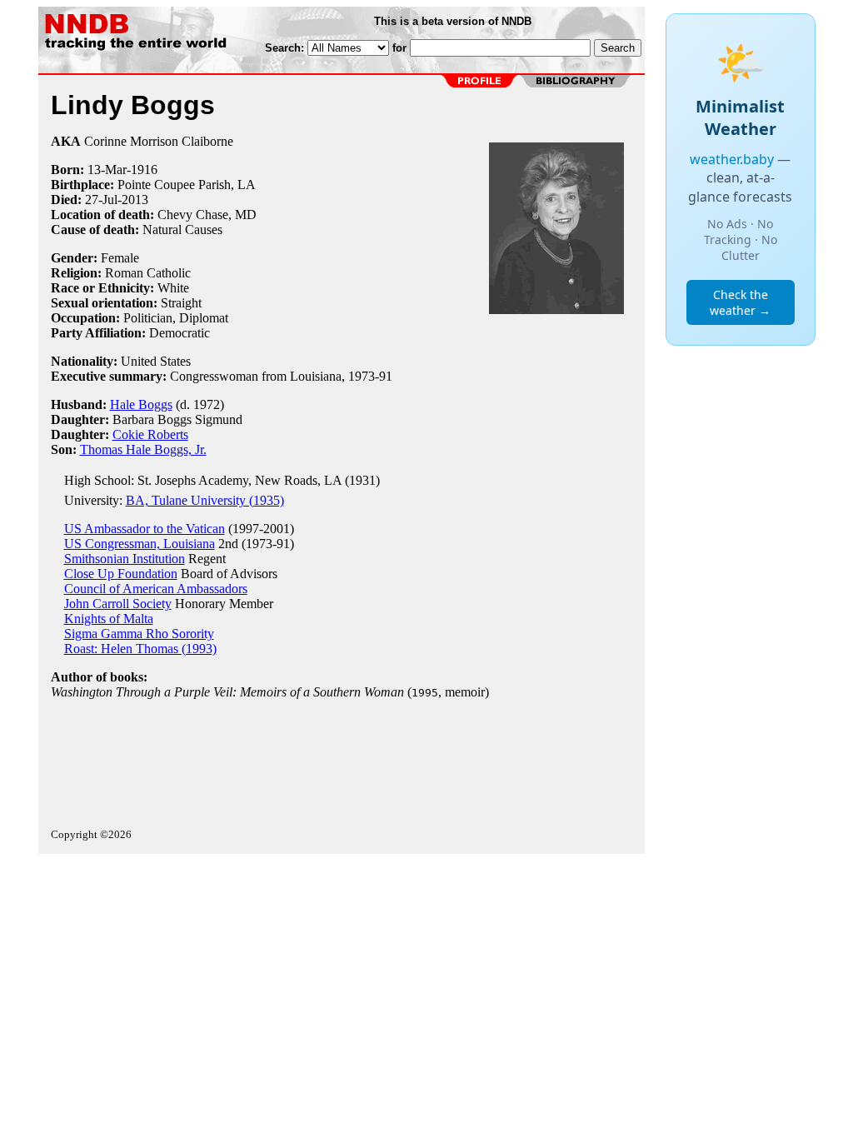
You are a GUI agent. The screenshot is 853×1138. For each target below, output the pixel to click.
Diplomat (203, 318)
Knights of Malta (108, 618)
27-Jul (101, 199)
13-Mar (107, 169)
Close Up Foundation (120, 574)
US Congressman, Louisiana (139, 544)
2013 (135, 199)
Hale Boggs (141, 404)
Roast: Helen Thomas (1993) (140, 648)
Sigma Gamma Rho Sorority (139, 633)
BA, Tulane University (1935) (205, 500)
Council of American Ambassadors (155, 588)
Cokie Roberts (150, 434)
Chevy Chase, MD (207, 214)
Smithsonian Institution (124, 559)
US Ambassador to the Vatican (144, 529)
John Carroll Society (118, 603)
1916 (144, 169)
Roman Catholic (148, 273)
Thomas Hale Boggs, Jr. (143, 449)
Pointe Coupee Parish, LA (186, 184)
